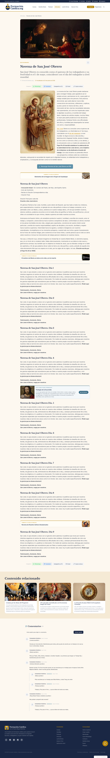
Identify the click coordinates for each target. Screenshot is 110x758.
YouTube (83, 1)
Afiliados (85, 745)
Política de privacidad (94, 752)
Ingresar (91, 6)
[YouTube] (10, 739)
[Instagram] (21, 739)
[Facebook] (17, 739)
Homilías (59, 732)
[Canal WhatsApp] (6, 739)
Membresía (85, 734)
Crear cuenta (86, 732)
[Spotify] (13, 739)
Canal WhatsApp (74, 1)
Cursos (34, 7)
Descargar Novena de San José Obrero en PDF (56, 166)
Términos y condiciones (82, 752)
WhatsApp (38, 86)
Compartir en (57, 86)
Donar (84, 743)
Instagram (103, 1)
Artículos (57, 7)
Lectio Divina (65, 7)
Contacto (85, 738)
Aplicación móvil (61, 743)
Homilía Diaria (42, 7)
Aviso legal (102, 752)
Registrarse (98, 7)
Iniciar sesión (78, 632)
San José (60, 128)
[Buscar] (103, 6)
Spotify (89, 1)
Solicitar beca (86, 741)
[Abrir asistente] (105, 743)
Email (68, 86)
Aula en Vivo (74, 7)
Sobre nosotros (87, 729)
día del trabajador (75, 133)
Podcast (50, 7)
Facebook (95, 1)
